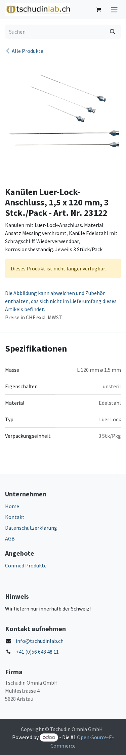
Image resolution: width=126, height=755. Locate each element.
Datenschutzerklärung (31, 527)
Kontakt (15, 517)
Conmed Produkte (26, 565)
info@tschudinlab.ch (40, 640)
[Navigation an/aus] (114, 10)
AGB (10, 538)
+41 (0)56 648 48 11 (37, 651)
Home (12, 506)
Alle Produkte (27, 50)
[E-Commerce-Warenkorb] (98, 9)
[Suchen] (112, 32)
